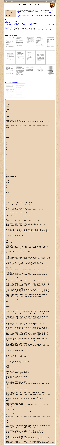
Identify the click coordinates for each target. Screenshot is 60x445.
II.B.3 (12, 27)
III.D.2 (31, 32)
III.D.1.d (23, 32)
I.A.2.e (24, 24)
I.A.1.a (6, 23)
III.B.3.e (10, 30)
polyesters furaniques (45, 15)
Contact (46, 1)
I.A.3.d (42, 24)
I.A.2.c (17, 24)
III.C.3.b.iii (52, 30)
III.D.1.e (27, 32)
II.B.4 (15, 27)
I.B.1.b (49, 24)
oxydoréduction (20, 12)
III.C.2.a (26, 30)
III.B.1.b (31, 29)
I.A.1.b (6, 24)
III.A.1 (6, 28)
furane (24, 15)
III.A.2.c (15, 29)
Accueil (7, 1)
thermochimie (35, 12)
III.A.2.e (23, 29)
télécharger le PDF (16, 35)
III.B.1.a (27, 29)
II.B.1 (6, 27)
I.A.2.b (13, 24)
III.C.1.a (14, 30)
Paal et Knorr (28, 15)
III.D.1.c (19, 32)
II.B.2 (9, 27)
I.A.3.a (27, 24)
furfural (38, 15)
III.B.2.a (35, 29)
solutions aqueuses (27, 12)
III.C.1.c (22, 30)
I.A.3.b (31, 24)
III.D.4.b (47, 32)
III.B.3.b (47, 29)
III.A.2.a (7, 29)
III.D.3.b (39, 32)
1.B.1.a (46, 24)
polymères (23, 14)
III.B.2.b (39, 29)
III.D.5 (51, 32)
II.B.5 (18, 27)
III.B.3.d (6, 30)
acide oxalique (20, 15)
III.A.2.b (11, 29)
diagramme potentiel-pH (43, 12)
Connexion (52, 1)
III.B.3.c (51, 29)
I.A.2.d (20, 24)
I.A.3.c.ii (38, 24)
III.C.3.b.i (43, 30)
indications (7, 22)
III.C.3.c (7, 32)
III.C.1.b (18, 30)
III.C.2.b (30, 30)
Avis (41, 1)
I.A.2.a (10, 24)
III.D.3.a (35, 32)
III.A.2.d (19, 29)
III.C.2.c (34, 30)
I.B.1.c (53, 24)
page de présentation (9, 21)
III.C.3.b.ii (48, 30)
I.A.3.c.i (34, 24)
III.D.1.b (15, 32)
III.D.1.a (11, 32)
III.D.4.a (43, 32)
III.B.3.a (43, 29)
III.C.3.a (38, 30)
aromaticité (34, 15)
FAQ (12, 1)
